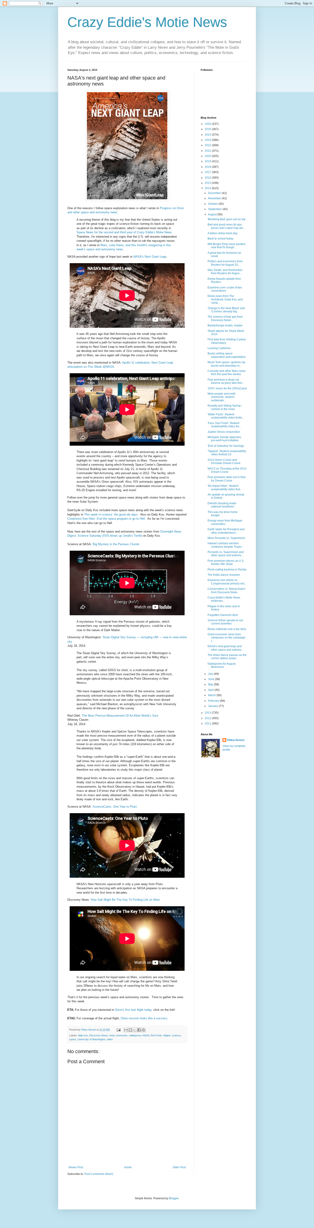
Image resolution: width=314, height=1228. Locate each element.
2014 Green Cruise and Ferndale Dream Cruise (224, 461)
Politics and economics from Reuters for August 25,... (225, 263)
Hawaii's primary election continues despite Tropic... (226, 545)
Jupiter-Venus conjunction (224, 431)
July (211, 673)
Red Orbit (156, 1035)
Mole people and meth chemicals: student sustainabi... (222, 397)
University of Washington (91, 1039)
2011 (208, 723)
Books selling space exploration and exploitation (227, 355)
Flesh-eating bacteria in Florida (227, 569)
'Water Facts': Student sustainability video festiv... (226, 416)
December (215, 193)
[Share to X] (134, 1030)
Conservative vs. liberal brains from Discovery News (226, 590)
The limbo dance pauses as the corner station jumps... (227, 656)
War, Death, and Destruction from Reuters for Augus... (225, 271)
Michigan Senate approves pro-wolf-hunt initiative (224, 439)
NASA (146, 1035)
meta (112, 1035)
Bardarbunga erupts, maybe (225, 325)
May (211, 684)
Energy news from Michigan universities (225, 522)
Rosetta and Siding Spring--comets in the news (225, 407)
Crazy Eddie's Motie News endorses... (224, 599)
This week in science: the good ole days (111, 514)
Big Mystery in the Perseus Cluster (116, 544)
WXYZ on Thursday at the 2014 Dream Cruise (227, 470)
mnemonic (122, 1035)
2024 (208, 134)
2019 (208, 161)
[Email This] (126, 1030)
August (212, 214)
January (213, 706)
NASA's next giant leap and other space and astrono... (225, 648)
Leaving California (219, 348)
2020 (208, 156)
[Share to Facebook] (139, 1030)
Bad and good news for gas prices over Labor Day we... (226, 226)
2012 (208, 718)
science (176, 1035)
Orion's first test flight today (133, 1009)
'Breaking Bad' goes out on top (226, 219)
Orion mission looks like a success (144, 1018)
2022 (208, 145)
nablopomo (135, 1035)
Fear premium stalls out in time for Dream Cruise (227, 479)
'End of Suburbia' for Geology (226, 445)
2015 (208, 183)
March (212, 695)
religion (167, 1035)
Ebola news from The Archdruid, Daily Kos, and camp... (225, 299)
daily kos (83, 1035)
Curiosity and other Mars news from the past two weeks (226, 372)
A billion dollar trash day (222, 233)
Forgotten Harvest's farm (223, 615)
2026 (208, 123)
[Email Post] (118, 1029)
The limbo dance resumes (224, 574)
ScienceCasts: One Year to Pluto (115, 806)
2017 (208, 172)
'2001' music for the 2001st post (227, 388)
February (214, 700)
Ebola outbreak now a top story (227, 629)
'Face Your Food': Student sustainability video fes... (224, 425)
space (72, 1039)
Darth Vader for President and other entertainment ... (226, 531)
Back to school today (220, 238)
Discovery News (98, 1035)
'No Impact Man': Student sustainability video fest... (225, 487)
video (110, 1039)
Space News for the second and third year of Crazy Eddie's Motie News (124, 232)
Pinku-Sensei (235, 740)
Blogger (174, 1198)
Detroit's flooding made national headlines (222, 505)
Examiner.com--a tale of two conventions (225, 289)
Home (128, 1167)
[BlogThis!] (130, 1030)
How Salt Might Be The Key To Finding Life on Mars (125, 899)
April (211, 690)
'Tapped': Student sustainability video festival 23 (227, 453)
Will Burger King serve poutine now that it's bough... (226, 245)
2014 (208, 188)
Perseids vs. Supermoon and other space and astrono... (226, 553)
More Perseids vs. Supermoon (226, 538)
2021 (208, 150)
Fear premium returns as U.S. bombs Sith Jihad (226, 562)
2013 (208, 712)
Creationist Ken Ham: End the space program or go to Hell (106, 518)
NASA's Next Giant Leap (149, 256)
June (211, 679)
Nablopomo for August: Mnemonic (222, 665)
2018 (208, 166)
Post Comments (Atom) (98, 1174)
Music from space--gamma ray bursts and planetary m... (226, 364)
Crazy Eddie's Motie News (147, 22)
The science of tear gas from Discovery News (225, 318)
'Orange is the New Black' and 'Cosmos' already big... (226, 310)
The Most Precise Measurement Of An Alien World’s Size (120, 715)
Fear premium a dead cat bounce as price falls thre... (226, 381)
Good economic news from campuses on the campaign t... (226, 638)
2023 (208, 140)
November (215, 198)
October (213, 203)
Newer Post (76, 1167)
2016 (208, 177)
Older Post (179, 1167)
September (215, 209)
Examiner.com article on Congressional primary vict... (227, 581)
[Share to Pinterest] (143, 1030)
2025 (208, 129)
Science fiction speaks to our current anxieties (225, 622)
